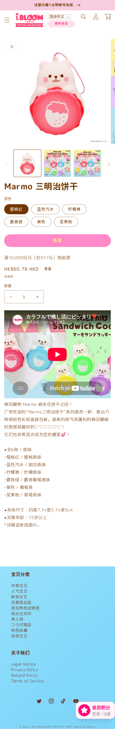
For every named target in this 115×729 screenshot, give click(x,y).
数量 (8, 285)
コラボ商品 (21, 624)
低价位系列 (21, 613)
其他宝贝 (19, 636)
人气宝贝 (19, 591)
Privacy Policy (24, 669)
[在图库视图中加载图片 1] (27, 163)
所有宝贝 (19, 585)
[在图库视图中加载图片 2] (57, 163)
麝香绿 (16, 221)
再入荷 (17, 619)
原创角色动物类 (25, 608)
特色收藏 (19, 630)
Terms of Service (27, 680)
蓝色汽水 (45, 209)
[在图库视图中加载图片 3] (87, 163)
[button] (7, 20)
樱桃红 (16, 209)
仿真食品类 (21, 602)
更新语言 (61, 23)
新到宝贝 (19, 596)
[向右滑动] (109, 164)
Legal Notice (23, 664)
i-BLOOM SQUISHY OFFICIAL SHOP (51, 726)
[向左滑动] (6, 164)
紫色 (41, 221)
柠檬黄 (74, 209)
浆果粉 (66, 221)
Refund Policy (24, 675)
